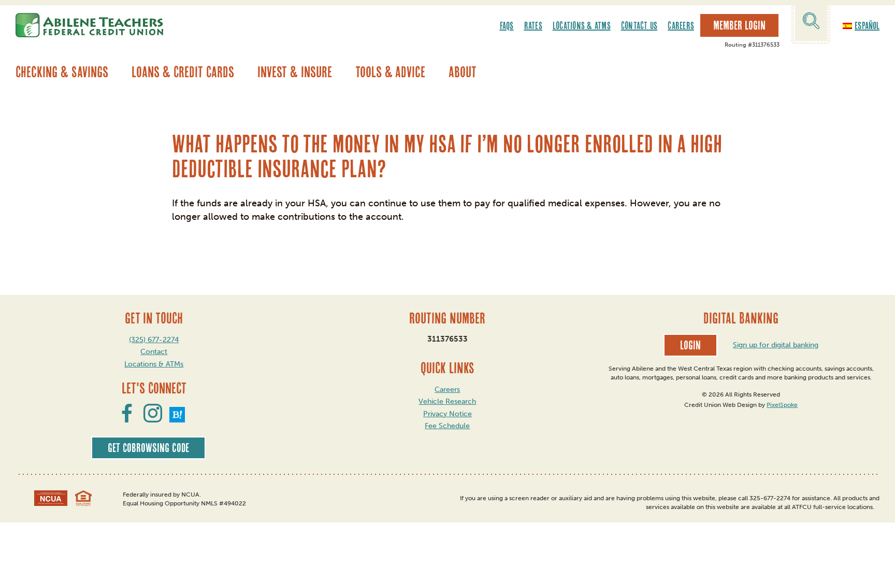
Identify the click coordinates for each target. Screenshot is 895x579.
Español (867, 25)
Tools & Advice (390, 71)
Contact (153, 351)
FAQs (507, 25)
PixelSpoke (782, 404)
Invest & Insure (294, 71)
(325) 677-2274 (154, 339)
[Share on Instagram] (152, 419)
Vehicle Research (447, 401)
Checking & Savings (62, 71)
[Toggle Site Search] (811, 22)
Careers (681, 25)
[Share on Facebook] (127, 419)
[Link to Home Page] (89, 25)
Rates (533, 25)
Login (690, 345)
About (463, 71)
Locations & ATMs (582, 25)
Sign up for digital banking (775, 345)
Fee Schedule (447, 425)
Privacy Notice (447, 413)
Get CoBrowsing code (148, 448)
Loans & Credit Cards (183, 71)
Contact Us (639, 25)
